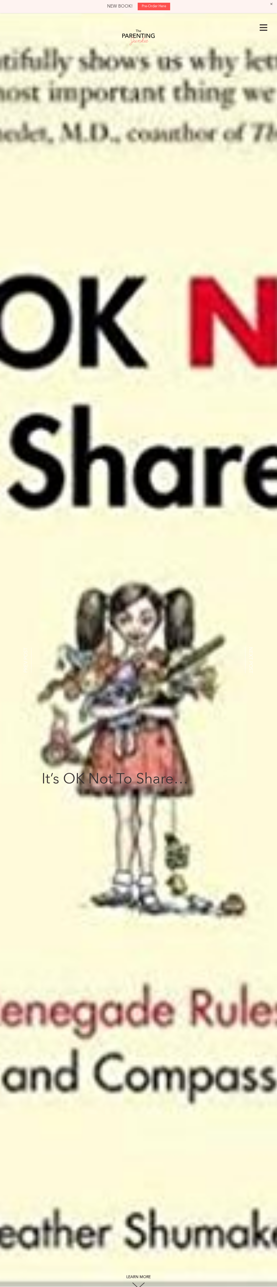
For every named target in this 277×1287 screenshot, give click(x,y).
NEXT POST (250, 660)
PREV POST (26, 660)
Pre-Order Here (154, 6)
